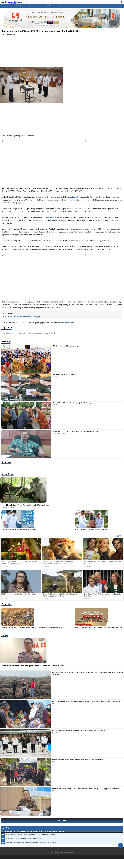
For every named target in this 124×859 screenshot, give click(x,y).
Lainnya (120, 828)
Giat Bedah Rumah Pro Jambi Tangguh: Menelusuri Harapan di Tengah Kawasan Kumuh (33, 831)
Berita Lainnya (62, 820)
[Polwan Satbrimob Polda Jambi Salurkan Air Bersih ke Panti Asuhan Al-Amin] (25, 772)
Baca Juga (6, 341)
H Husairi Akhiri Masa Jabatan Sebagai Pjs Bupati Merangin (72, 403)
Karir (51, 852)
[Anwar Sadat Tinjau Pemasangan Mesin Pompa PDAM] (37, 519)
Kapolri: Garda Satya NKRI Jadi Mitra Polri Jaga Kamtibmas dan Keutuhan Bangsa (79, 730)
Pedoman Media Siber (61, 852)
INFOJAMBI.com (67, 323)
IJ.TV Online (6, 828)
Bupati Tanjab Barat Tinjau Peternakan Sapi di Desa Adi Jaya (25, 505)
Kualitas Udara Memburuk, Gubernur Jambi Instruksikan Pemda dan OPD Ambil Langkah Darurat (32, 627)
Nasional (18, 6)
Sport (43, 6)
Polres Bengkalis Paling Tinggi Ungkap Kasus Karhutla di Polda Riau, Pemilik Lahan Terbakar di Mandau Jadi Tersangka (88, 673)
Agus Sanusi (49, 333)
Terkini (4, 635)
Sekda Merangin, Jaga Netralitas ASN (65, 374)
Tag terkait (6, 327)
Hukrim (11, 6)
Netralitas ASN (20, 333)
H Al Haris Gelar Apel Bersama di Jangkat (22, 316)
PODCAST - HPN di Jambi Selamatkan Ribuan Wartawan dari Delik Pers (25, 838)
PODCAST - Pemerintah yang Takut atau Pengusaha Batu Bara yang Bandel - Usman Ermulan (32, 834)
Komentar (6, 462)
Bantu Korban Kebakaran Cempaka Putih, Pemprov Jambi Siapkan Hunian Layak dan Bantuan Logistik (86, 701)
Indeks (78, 6)
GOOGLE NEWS (28, 323)
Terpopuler (6, 604)
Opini (30, 6)
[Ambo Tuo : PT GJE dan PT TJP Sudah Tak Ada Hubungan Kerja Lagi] (26, 444)
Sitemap (72, 852)
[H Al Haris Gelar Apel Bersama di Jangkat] (26, 359)
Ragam (62, 6)
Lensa (4, 6)
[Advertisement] (62, 52)
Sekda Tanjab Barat (35, 333)
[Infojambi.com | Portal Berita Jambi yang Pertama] (13, 2)
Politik (49, 6)
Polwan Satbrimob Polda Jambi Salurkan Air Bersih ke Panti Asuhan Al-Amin (77, 759)
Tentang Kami (69, 850)
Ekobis (37, 6)
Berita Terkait (7, 474)
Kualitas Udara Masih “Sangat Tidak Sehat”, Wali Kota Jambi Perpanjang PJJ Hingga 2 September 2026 (86, 789)
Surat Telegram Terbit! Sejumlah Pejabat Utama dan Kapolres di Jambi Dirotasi (32, 666)
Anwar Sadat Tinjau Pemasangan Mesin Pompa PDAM (18, 529)
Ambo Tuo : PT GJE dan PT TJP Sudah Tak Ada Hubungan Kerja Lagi (75, 431)
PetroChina (69, 6)
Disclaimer (60, 850)
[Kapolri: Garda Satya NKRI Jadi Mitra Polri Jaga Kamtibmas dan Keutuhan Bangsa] (25, 743)
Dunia (25, 6)
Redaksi (53, 850)
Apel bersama (7, 333)
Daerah (55, 6)
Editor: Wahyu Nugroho (8, 34)
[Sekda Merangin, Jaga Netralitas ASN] (26, 387)
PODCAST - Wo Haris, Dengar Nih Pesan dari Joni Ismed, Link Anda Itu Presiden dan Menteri (31, 842)
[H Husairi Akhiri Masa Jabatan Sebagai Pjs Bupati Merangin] (26, 415)
